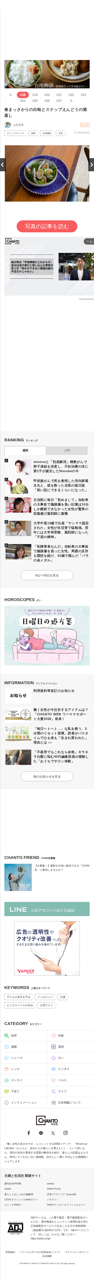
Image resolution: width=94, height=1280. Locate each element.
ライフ (62, 1091)
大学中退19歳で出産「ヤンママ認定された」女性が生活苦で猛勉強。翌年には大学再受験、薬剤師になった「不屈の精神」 (61, 530)
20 (47, 95)
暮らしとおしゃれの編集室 (18, 1194)
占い (61, 1057)
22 (71, 95)
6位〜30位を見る (47, 575)
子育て (15, 1091)
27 (59, 101)
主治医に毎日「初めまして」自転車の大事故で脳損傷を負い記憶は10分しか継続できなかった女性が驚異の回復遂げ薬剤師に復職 (61, 506)
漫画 (61, 1046)
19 (35, 95)
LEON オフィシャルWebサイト (21, 1199)
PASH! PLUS (54, 1188)
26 (47, 101)
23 (83, 95)
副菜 (33, 133)
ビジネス (64, 1069)
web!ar (50, 1183)
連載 (14, 1046)
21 (59, 95)
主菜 (60, 133)
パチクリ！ (53, 1199)
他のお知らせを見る (47, 776)
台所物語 (47, 133)
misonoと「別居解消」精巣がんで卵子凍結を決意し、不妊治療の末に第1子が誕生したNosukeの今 (61, 466)
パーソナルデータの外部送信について (39, 1252)
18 (22, 95)
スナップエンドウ (15, 133)
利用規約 (10, 1252)
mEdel (7, 1188)
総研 (14, 1035)
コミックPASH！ (13, 1204)
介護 (62, 997)
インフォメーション (24, 1102)
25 (35, 101)
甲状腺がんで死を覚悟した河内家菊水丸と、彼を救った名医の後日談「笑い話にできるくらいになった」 (61, 485)
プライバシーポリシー (77, 1252)
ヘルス (62, 1080)
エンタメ (17, 1080)
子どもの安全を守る (18, 997)
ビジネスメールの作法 (20, 1005)
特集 (61, 1035)
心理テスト (46, 1005)
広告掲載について (69, 1102)
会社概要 (47, 1256)
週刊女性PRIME (12, 1183)
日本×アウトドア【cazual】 (62, 1194)
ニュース (17, 1057)
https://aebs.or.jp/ (40, 1238)
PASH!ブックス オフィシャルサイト (66, 1204)
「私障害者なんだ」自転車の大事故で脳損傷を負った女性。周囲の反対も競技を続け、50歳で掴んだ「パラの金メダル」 (61, 553)
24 (22, 101)
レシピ (85, 125)
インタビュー (45, 997)
